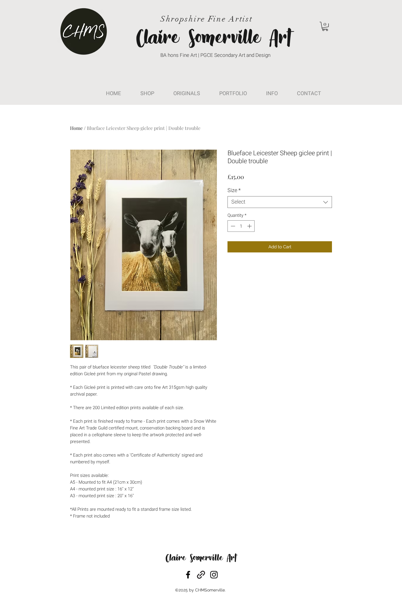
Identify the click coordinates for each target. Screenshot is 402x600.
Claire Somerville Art (201, 558)
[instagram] (214, 575)
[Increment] (250, 226)
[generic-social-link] (201, 575)
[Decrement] (232, 226)
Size (234, 190)
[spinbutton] (241, 226)
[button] (325, 26)
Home (76, 128)
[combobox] (279, 202)
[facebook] (188, 575)
